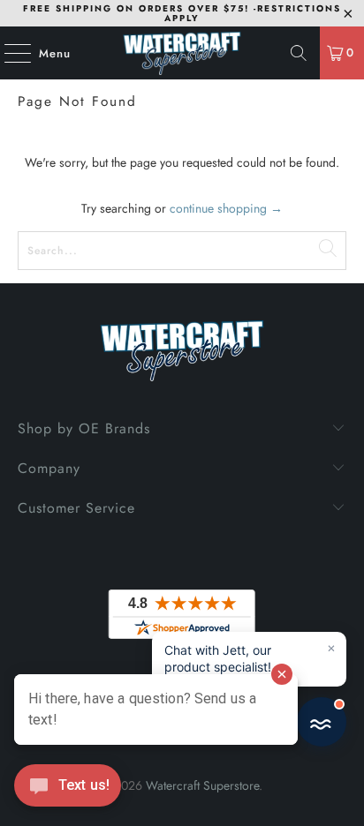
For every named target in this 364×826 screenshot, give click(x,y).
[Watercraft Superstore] (182, 52)
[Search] (298, 52)
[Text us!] (67, 790)
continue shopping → (226, 208)
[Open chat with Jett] (321, 722)
